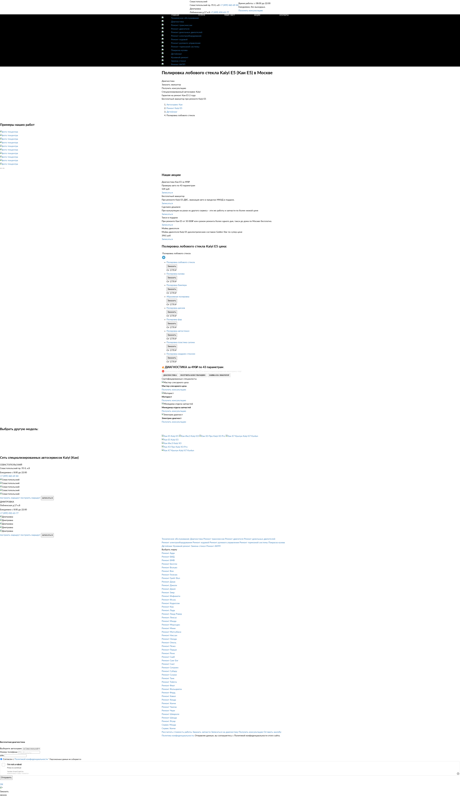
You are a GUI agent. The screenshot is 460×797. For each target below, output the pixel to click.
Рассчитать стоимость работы (177, 732)
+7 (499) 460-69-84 (229, 5)
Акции (257, 15)
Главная (175, 15)
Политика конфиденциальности (178, 736)
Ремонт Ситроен (170, 668)
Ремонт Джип (169, 589)
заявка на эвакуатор (219, 375)
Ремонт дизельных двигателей (186, 32)
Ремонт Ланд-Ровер (172, 614)
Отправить (6, 778)
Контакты (284, 15)
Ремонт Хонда (169, 700)
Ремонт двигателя (180, 29)
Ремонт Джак (168, 582)
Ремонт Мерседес (171, 625)
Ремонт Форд (168, 693)
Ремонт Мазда (169, 621)
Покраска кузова (179, 50)
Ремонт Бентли (169, 564)
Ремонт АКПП (178, 65)
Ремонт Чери (168, 711)
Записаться (167, 193)
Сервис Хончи (168, 728)
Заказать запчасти (202, 732)
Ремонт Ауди (168, 553)
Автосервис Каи (174, 105)
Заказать (171, 266)
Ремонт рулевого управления (185, 43)
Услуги (201, 15)
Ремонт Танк (168, 678)
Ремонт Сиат (168, 664)
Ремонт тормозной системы (185, 47)
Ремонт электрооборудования (186, 36)
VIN (2, 756)
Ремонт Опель (169, 643)
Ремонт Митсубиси (171, 632)
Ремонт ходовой (179, 40)
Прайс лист (229, 15)
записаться (47, 498)
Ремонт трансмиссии (181, 25)
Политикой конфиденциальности (31, 759)
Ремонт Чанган (169, 707)
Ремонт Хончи (169, 703)
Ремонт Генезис (170, 575)
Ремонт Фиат (168, 686)
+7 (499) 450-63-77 (219, 12)
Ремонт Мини (168, 628)
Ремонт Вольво (169, 568)
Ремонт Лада (168, 610)
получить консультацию (192, 375)
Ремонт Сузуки (169, 675)
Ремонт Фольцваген (172, 689)
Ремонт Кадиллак (171, 603)
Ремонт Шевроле (170, 714)
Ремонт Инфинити (171, 596)
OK (1, 784)
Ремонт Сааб (168, 657)
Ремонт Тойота (169, 682)
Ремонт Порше (169, 650)
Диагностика (177, 22)
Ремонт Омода (169, 639)
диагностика (170, 375)
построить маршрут (10, 498)
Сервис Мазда (169, 725)
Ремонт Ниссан (169, 635)
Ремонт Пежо (168, 646)
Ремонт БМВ (168, 560)
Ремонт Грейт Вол (171, 578)
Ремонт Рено (168, 653)
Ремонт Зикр (168, 593)
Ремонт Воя (168, 571)
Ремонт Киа (168, 607)
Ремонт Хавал (169, 696)
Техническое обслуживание (185, 18)
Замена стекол (178, 61)
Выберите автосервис (11, 749)
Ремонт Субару (169, 671)
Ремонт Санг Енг (170, 661)
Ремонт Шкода (169, 718)
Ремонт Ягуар (168, 721)
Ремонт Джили (169, 585)
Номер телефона (8, 752)
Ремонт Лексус (169, 618)
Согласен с (25, 759)
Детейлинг (176, 54)
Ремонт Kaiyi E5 (174, 108)
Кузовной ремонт (179, 58)
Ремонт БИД (168, 557)
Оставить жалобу (272, 732)
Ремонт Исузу (169, 600)
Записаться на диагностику (224, 732)
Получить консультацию (251, 11)
